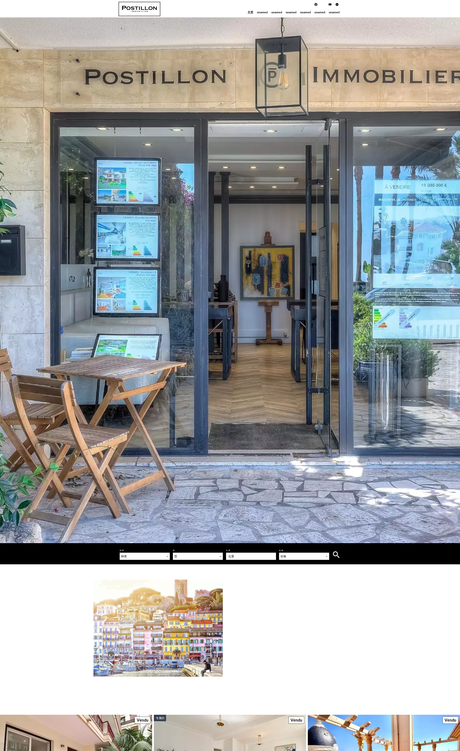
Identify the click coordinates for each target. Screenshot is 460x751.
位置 (228, 550)
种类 (122, 550)
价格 (281, 550)
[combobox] (145, 556)
